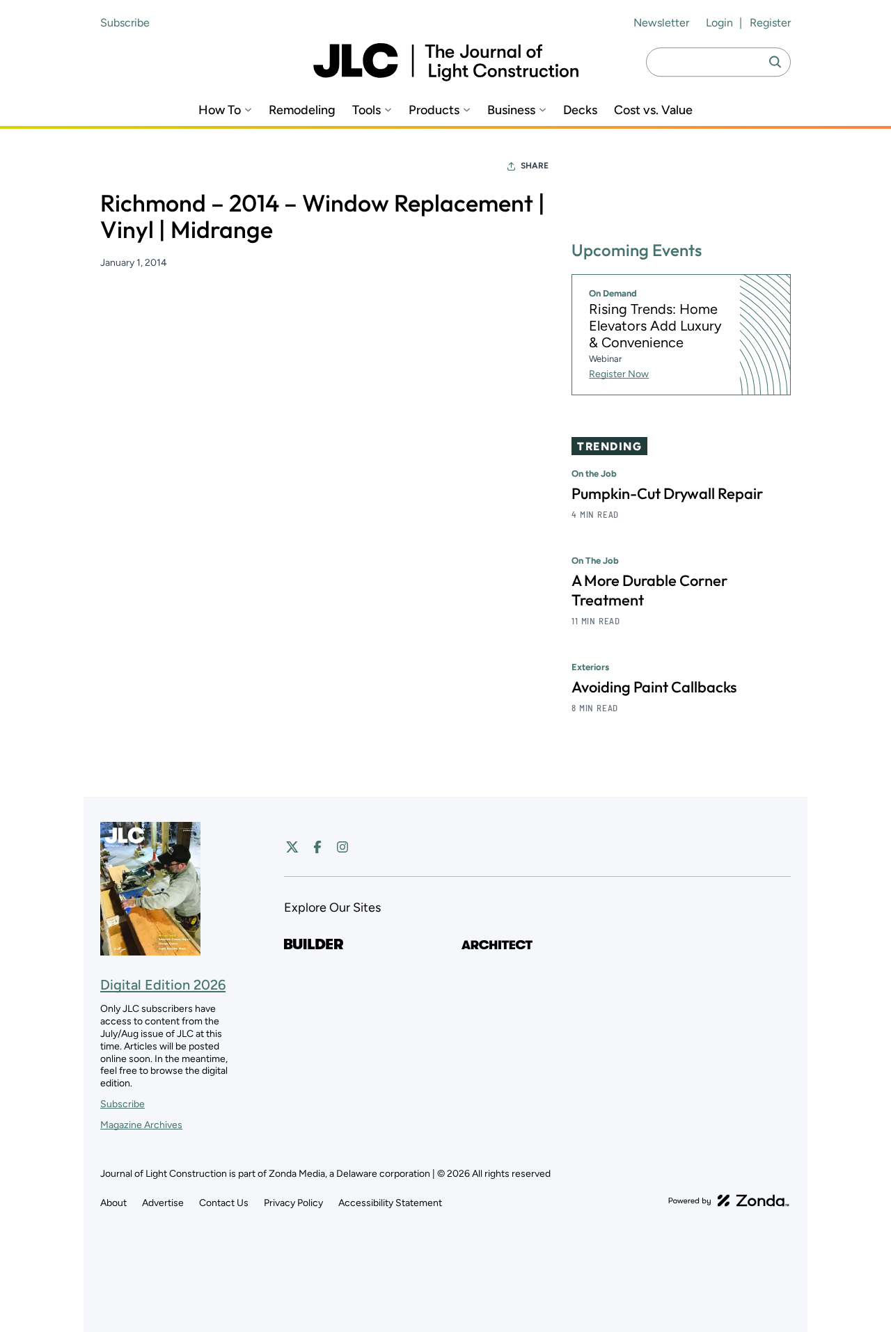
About (113, 1203)
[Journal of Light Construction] (445, 62)
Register (770, 22)
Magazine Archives (141, 1125)
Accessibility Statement (390, 1203)
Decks (580, 110)
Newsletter (661, 22)
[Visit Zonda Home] (729, 1200)
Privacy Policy (293, 1203)
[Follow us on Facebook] (317, 847)
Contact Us (224, 1203)
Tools (366, 110)
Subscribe (125, 22)
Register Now (619, 374)
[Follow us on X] (292, 847)
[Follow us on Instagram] (342, 847)
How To (219, 110)
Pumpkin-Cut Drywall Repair (667, 493)
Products (434, 110)
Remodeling (302, 110)
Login (719, 22)
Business (511, 110)
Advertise (163, 1203)
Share (535, 166)
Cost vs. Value (653, 110)
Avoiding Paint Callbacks (653, 687)
